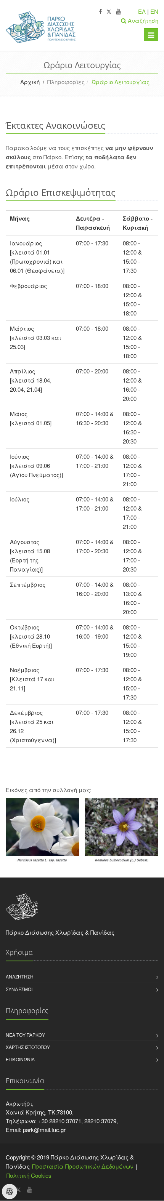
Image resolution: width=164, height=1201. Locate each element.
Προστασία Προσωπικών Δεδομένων (82, 1166)
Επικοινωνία (20, 1059)
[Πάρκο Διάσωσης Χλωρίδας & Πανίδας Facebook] (100, 11)
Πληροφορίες (66, 82)
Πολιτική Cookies (28, 1175)
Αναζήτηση (20, 976)
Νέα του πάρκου (25, 1034)
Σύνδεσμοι (19, 989)
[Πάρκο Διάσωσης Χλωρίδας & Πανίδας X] (109, 11)
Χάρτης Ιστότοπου (28, 1047)
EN (154, 11)
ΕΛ (142, 11)
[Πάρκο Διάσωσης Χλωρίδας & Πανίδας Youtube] (118, 11)
